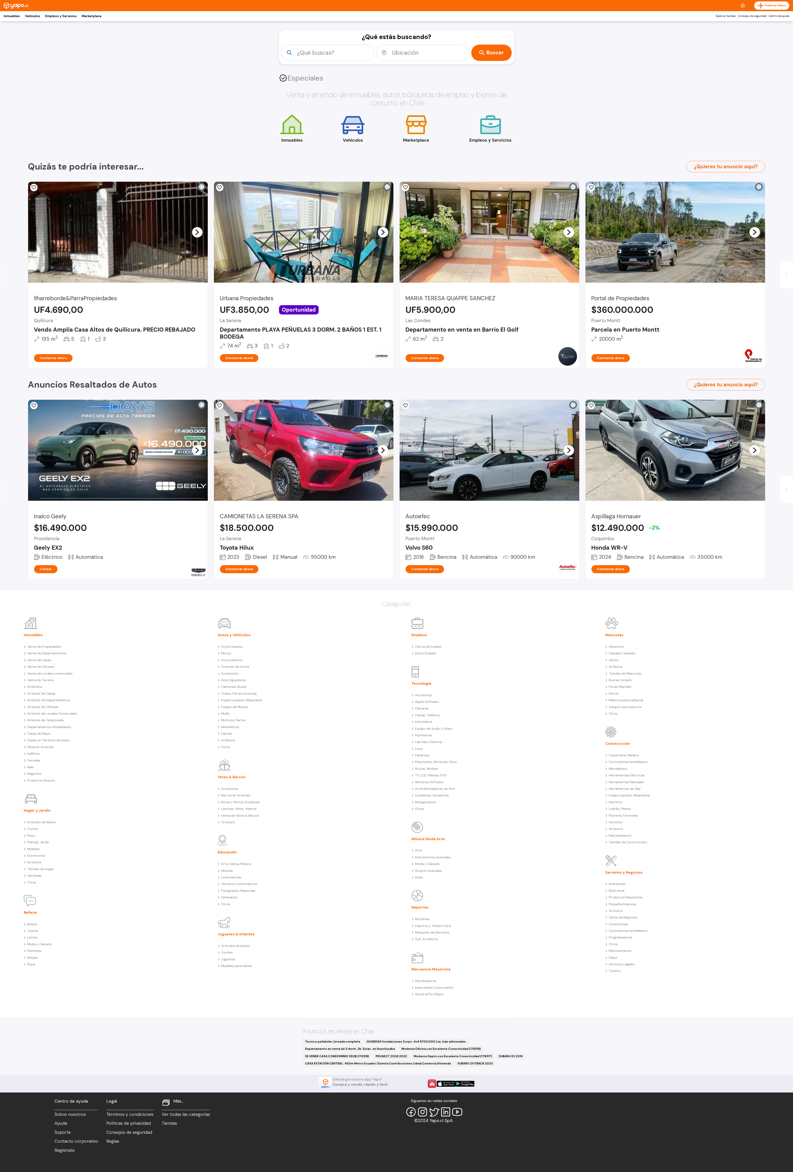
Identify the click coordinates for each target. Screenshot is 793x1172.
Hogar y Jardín (37, 810)
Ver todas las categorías (186, 1114)
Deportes (420, 907)
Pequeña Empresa (622, 904)
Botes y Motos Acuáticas (240, 802)
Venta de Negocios (623, 917)
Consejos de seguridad (752, 16)
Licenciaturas (231, 877)
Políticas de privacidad (128, 1123)
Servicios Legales (621, 964)
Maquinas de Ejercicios (432, 932)
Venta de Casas (39, 660)
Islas (30, 767)
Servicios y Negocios (624, 872)
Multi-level (616, 890)
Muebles (33, 849)
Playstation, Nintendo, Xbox (436, 762)
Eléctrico (615, 802)
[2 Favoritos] (591, 405)
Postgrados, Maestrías (238, 890)
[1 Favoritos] (34, 187)
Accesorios (229, 673)
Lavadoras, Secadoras (432, 795)
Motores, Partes (233, 720)
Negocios (34, 773)
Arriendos (34, 686)
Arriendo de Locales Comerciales (52, 713)
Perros (614, 693)
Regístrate (65, 1150)
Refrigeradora (425, 802)
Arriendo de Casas (41, 693)
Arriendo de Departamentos (48, 700)
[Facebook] (411, 1112)
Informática (423, 722)
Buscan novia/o (620, 680)
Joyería (32, 931)
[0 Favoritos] (405, 187)
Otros (31, 882)
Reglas (112, 1141)
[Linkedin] (445, 1112)
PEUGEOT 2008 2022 (391, 1056)
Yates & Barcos (231, 777)
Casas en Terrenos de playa (48, 740)
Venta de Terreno (40, 680)
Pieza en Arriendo (40, 747)
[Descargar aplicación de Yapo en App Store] (446, 1084)
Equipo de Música (234, 707)
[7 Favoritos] (219, 405)
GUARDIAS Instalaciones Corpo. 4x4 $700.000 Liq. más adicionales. (417, 1041)
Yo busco (228, 822)
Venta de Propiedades (44, 646)
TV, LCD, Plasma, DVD (431, 775)
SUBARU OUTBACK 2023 (475, 1063)
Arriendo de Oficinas (42, 707)
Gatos (613, 660)
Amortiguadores (233, 680)
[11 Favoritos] (591, 187)
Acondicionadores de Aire (435, 788)
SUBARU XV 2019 (511, 1056)
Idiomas (227, 870)
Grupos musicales (428, 870)
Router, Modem (426, 768)
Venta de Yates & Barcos (240, 815)
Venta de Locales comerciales (49, 673)
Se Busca (228, 740)
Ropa (31, 964)
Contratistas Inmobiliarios (628, 762)
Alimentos (616, 646)
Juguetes (228, 959)
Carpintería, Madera (624, 755)
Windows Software (429, 782)
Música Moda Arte (428, 838)
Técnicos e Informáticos (239, 884)
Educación (227, 852)
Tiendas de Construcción (628, 842)
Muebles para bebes (236, 966)
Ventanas (34, 875)
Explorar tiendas (726, 16)
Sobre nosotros (70, 1114)
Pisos (31, 835)
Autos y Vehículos (234, 634)
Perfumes (34, 951)
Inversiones (617, 884)
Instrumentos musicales (433, 857)
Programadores (620, 937)
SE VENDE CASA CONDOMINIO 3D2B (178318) (337, 1056)
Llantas (226, 733)
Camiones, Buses (233, 686)
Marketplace (92, 16)
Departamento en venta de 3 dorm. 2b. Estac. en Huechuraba (350, 1049)
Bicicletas (422, 919)
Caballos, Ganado (622, 653)
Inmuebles (12, 16)
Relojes (32, 957)
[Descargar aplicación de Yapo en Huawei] (432, 1083)
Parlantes (422, 755)
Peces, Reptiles (620, 686)
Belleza (30, 912)
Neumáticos (230, 727)
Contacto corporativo (76, 1141)
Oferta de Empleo (428, 646)
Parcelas (33, 760)
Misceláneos (618, 768)
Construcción (617, 743)
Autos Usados (232, 646)
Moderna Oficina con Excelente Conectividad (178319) (441, 1049)
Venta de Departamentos (46, 653)
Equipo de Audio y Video (433, 728)
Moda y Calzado (39, 944)
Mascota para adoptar (626, 700)
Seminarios (229, 897)
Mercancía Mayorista (431, 969)
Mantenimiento (620, 835)
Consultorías (618, 924)
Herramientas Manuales (626, 782)
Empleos (419, 634)
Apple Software (427, 702)
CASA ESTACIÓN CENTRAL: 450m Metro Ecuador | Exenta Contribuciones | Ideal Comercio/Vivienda (378, 1063)
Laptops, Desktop (428, 742)
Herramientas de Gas (625, 788)
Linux (419, 748)
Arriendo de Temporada (45, 720)
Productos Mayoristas (625, 897)
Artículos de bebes (235, 946)
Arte (418, 850)
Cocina (32, 829)
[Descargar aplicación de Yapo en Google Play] (465, 1084)
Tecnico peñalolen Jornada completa (332, 1041)
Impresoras (423, 735)
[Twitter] (434, 1112)
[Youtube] (457, 1112)
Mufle (225, 713)
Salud (613, 957)
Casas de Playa (38, 733)
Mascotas (614, 634)
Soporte (63, 1132)
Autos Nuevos (231, 660)
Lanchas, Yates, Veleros (238, 809)
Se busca (34, 862)
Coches (227, 952)
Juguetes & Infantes (236, 934)
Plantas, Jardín (38, 842)
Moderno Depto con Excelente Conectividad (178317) (453, 1056)
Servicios (615, 822)
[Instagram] (422, 1112)
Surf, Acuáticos (426, 939)
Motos (226, 653)
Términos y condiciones (129, 1114)
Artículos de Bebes (41, 822)
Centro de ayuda (779, 16)
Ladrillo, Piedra (619, 809)
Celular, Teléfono (427, 715)
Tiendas (169, 1123)
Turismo (615, 971)
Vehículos (32, 16)
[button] (197, 232)
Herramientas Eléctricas (627, 775)
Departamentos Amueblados (49, 727)
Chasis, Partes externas (239, 693)
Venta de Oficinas (40, 666)
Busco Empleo (425, 653)
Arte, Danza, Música (236, 864)
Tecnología (421, 683)
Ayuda (61, 1123)
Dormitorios (36, 855)
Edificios (33, 753)
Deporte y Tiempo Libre (433, 926)
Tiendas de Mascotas (625, 673)
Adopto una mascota (625, 707)
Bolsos (32, 924)
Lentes (32, 937)
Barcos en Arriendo (235, 795)
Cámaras (422, 708)
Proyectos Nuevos (41, 780)
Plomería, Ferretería (623, 815)
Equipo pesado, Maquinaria (241, 700)
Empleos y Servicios (61, 16)
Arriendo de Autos (235, 666)
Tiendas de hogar (40, 869)
